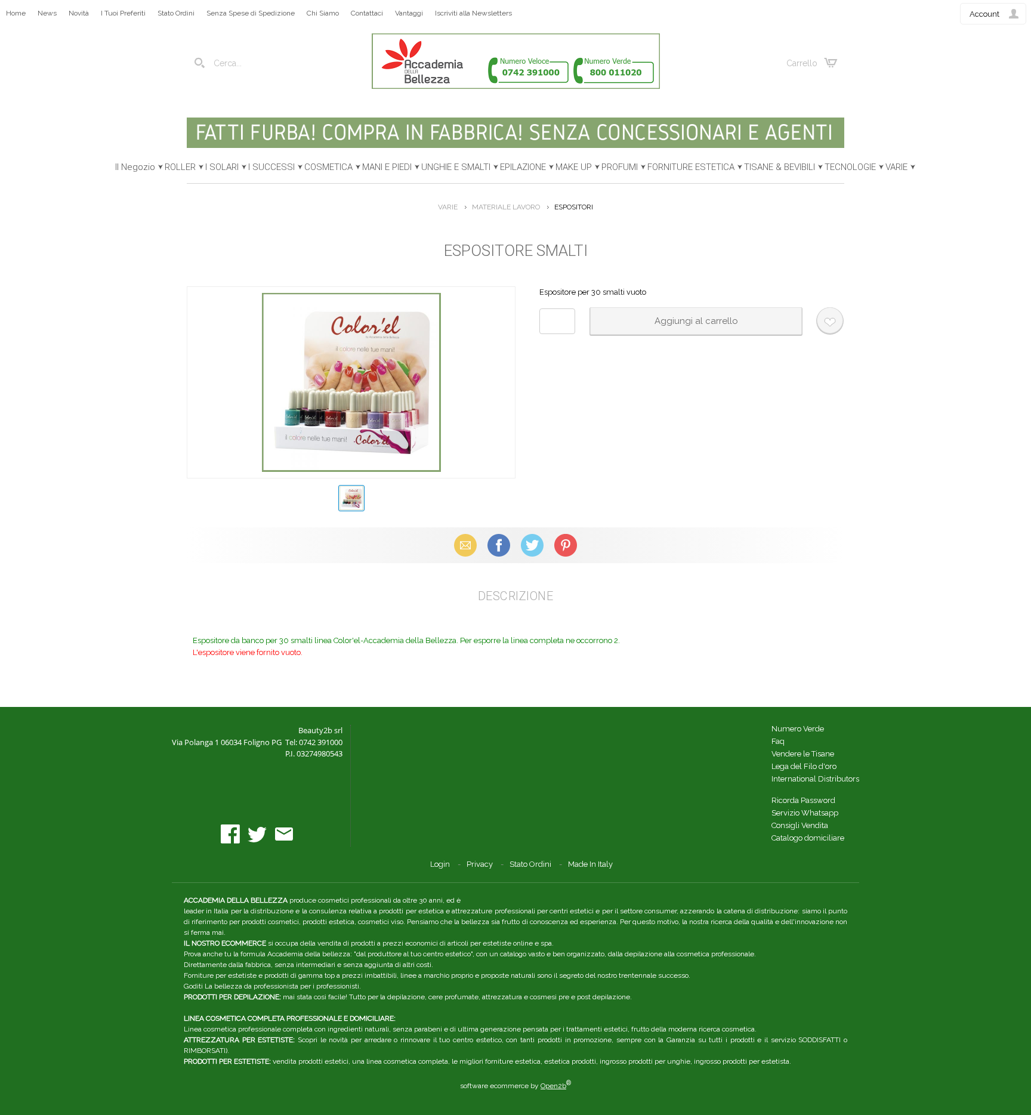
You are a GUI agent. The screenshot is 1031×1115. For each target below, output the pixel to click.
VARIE (896, 167)
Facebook (499, 544)
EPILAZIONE (523, 167)
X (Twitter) (532, 544)
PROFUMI (619, 167)
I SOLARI (222, 167)
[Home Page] (516, 86)
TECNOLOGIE (850, 167)
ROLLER (180, 167)
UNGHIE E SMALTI (455, 167)
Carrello (801, 63)
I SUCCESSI (271, 167)
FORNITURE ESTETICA (690, 167)
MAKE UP (573, 167)
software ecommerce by (515, 1086)
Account (984, 14)
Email (465, 544)
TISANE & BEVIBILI (779, 167)
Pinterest (565, 544)
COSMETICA (328, 167)
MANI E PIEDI (387, 167)
